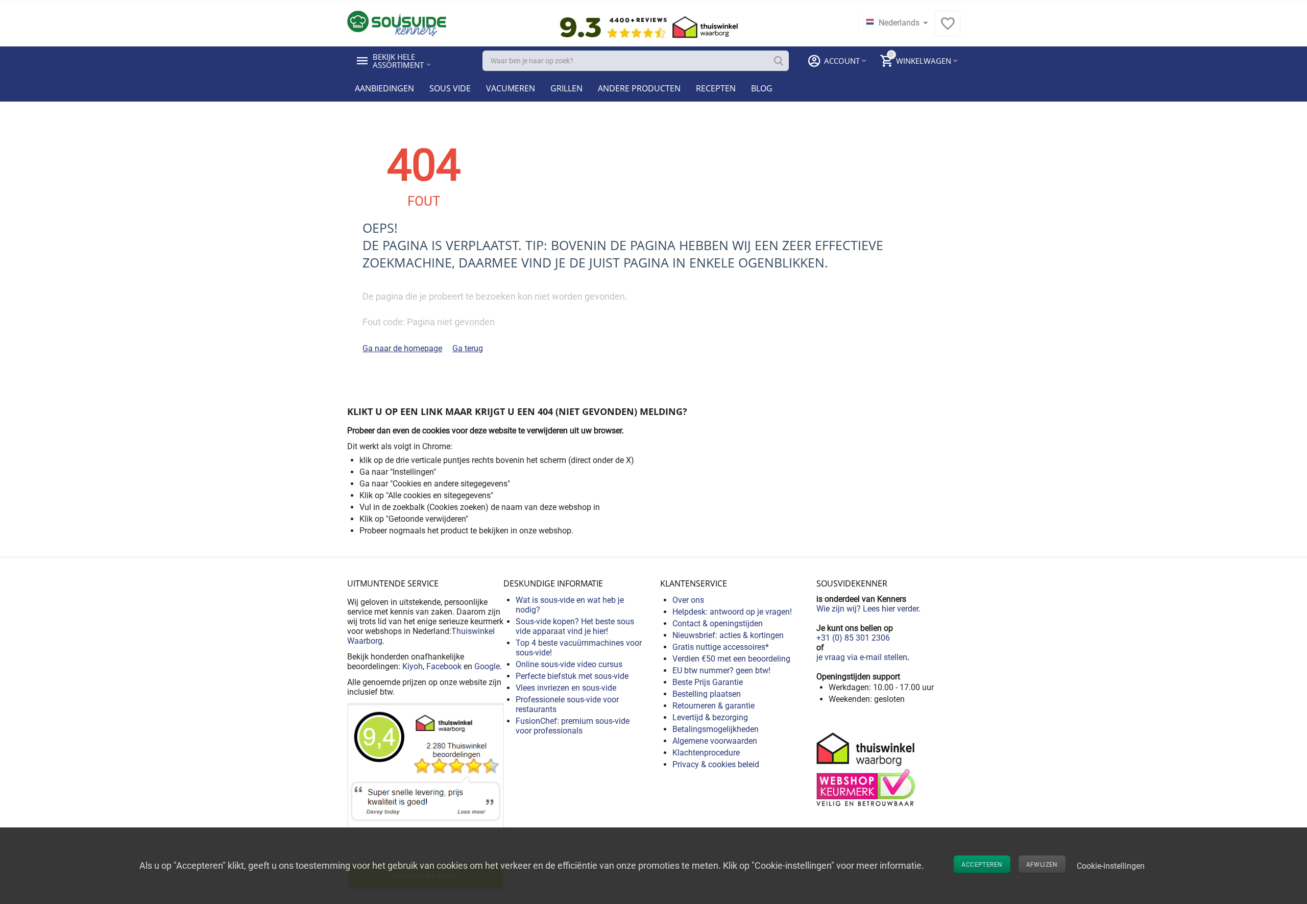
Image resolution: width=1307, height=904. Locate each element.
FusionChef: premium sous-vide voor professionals (573, 726)
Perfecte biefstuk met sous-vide (572, 676)
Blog (761, 88)
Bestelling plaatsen (706, 694)
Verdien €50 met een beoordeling (731, 659)
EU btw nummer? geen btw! (721, 670)
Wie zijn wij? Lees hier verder (867, 609)
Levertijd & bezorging (710, 717)
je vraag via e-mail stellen (861, 657)
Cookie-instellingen (1111, 866)
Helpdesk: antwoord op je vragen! (732, 612)
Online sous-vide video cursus (569, 664)
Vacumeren (510, 88)
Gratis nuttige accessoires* (720, 647)
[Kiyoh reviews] (425, 796)
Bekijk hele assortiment (398, 61)
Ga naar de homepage (402, 348)
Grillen (566, 88)
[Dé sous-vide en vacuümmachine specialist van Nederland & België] (396, 23)
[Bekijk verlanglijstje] (947, 29)
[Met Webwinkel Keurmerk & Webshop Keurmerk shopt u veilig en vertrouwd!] (867, 768)
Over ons (688, 600)
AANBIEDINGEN (384, 88)
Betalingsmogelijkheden (715, 729)
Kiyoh (412, 666)
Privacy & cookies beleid (715, 764)
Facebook (444, 666)
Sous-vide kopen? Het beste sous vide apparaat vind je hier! (575, 626)
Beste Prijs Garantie (707, 682)
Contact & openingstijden (717, 623)
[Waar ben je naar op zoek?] (778, 61)
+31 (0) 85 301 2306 (853, 638)
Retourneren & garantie (713, 706)
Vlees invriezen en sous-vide (566, 688)
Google (487, 666)
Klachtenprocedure (706, 753)
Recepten (716, 88)
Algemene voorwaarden (714, 741)
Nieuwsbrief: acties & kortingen (728, 635)
